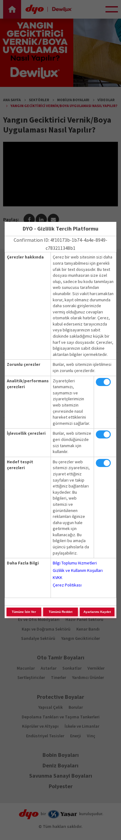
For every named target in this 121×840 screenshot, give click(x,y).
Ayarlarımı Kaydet (97, 611)
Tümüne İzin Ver (24, 611)
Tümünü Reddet (60, 611)
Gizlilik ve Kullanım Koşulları (78, 570)
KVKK (57, 577)
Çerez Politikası (67, 585)
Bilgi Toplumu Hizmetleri (75, 563)
